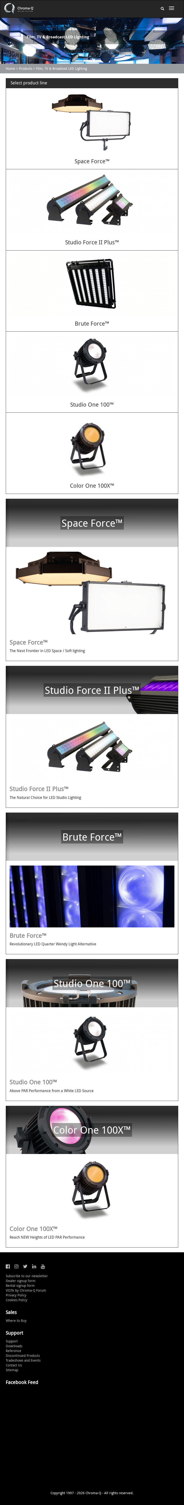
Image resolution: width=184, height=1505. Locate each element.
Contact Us (14, 1365)
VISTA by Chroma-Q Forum (26, 1290)
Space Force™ (92, 161)
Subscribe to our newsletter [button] (27, 1276)
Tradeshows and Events (23, 1360)
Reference (13, 1350)
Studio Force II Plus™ (92, 242)
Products (25, 68)
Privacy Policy (16, 1295)
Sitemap (12, 1370)
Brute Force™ (92, 323)
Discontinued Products (23, 1355)
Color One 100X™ (92, 485)
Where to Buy (16, 1320)
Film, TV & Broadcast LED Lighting (61, 68)
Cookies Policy (16, 1300)
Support (12, 1341)
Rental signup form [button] (20, 1285)
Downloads (14, 1346)
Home (10, 68)
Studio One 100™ (92, 404)
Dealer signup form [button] (20, 1280)
